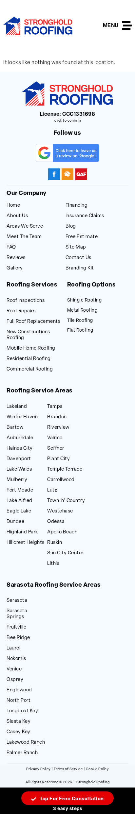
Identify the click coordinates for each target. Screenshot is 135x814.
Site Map (76, 247)
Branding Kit (80, 268)
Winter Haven (22, 417)
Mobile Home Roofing (31, 348)
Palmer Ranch (22, 753)
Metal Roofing (82, 310)
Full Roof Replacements (33, 321)
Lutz (52, 490)
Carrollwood (61, 479)
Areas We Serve (25, 226)
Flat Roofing (80, 330)
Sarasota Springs (17, 614)
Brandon (57, 417)
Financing (77, 205)
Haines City (20, 448)
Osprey (15, 679)
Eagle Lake (19, 511)
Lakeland (17, 406)
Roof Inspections (26, 300)
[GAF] (81, 174)
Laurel (13, 648)
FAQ (11, 247)
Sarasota (17, 600)
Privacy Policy (38, 769)
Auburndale (20, 438)
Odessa (56, 521)
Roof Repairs (21, 311)
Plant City (58, 459)
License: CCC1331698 (67, 114)
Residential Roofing (29, 358)
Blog (71, 226)
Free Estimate (82, 236)
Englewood (19, 690)
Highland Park (22, 532)
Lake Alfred (19, 500)
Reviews (16, 257)
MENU (111, 25)
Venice (14, 669)
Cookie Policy (97, 769)
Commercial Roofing (30, 369)
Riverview (58, 427)
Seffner (55, 448)
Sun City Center (65, 553)
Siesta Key (18, 721)
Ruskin (54, 542)
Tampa (55, 406)
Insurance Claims (85, 216)
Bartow (15, 427)
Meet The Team (24, 236)
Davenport (19, 459)
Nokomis (16, 658)
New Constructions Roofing (28, 335)
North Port (18, 700)
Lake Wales (19, 469)
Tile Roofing (80, 320)
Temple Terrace (64, 469)
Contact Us (78, 257)
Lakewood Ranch (26, 742)
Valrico (55, 438)
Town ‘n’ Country (66, 500)
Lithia (53, 563)
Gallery (15, 268)
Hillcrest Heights (26, 542)
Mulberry (17, 479)
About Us (17, 216)
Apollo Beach (62, 532)
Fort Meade (20, 490)
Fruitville (16, 627)
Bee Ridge (18, 637)
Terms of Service (68, 769)
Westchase (60, 511)
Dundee (15, 521)
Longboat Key (22, 711)
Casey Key (18, 732)
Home (13, 205)
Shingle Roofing (84, 300)
